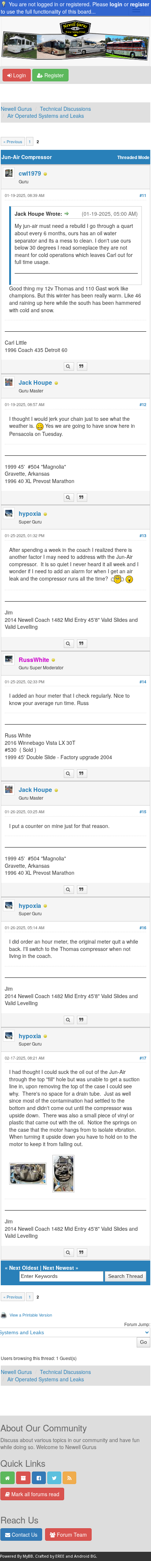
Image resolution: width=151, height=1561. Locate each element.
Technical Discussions (65, 108)
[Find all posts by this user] (69, 366)
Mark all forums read (34, 1494)
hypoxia (30, 513)
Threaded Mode (133, 157)
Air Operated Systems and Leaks (45, 115)
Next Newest (58, 1267)
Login (19, 75)
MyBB (28, 1556)
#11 (143, 195)
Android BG (85, 1556)
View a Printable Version (31, 1315)
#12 (143, 404)
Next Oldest (23, 1267)
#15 (143, 811)
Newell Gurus (16, 108)
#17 (143, 1058)
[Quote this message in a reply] (82, 366)
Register (53, 75)
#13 (143, 535)
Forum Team (71, 1534)
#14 (143, 681)
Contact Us (23, 1534)
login (116, 4)
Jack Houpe (35, 382)
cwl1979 (30, 173)
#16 (143, 927)
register (139, 4)
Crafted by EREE (50, 1556)
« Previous (12, 141)
